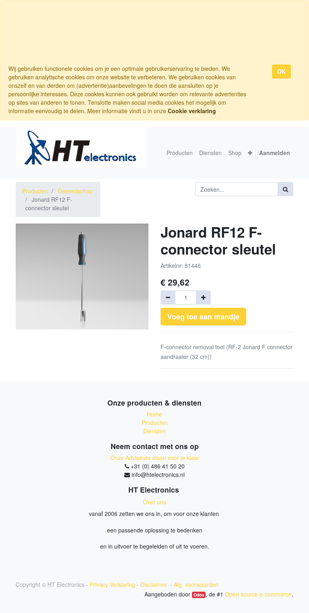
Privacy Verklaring (112, 584)
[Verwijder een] (168, 297)
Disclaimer (154, 584)
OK (281, 71)
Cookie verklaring (192, 111)
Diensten (154, 431)
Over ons (154, 502)
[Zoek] (285, 189)
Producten (35, 191)
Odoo (199, 595)
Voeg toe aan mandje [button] (203, 316)
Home (154, 414)
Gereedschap (75, 191)
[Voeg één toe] (203, 297)
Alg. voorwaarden (196, 584)
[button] (250, 152)
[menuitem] (179, 152)
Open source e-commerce (258, 594)
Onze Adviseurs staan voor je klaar (154, 458)
